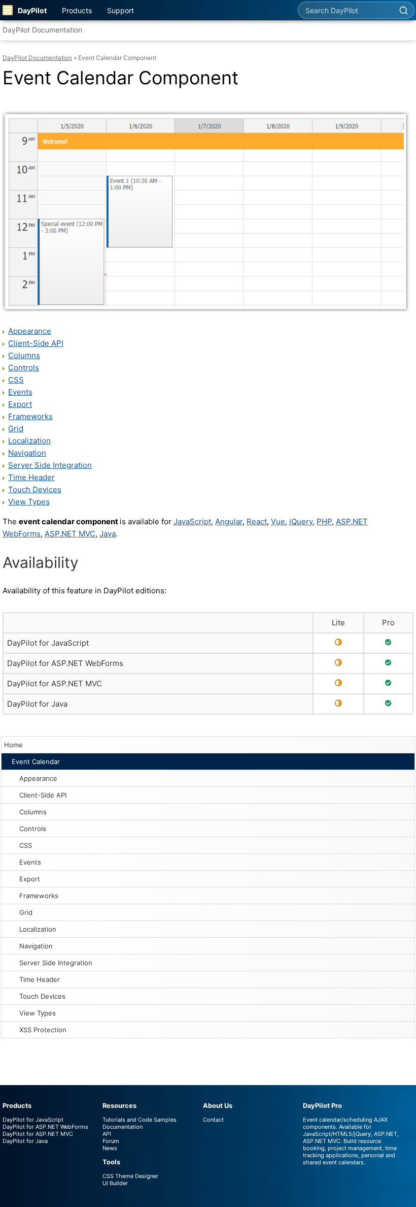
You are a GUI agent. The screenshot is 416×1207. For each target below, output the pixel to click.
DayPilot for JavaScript (48, 643)
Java (107, 533)
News (109, 1148)
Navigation (36, 946)
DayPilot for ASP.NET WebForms (65, 663)
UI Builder (115, 1183)
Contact (213, 1119)
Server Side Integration (55, 963)
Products (77, 10)
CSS (25, 845)
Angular (228, 521)
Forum (110, 1141)
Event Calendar (36, 761)
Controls (32, 828)
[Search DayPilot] (403, 10)
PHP (324, 521)
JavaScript (192, 521)
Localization (37, 929)
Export (29, 879)
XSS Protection (42, 1030)
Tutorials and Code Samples (139, 1119)
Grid (25, 912)
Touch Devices (42, 996)
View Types (37, 1013)
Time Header (39, 979)
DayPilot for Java (37, 704)
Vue (278, 521)
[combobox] (345, 10)
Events (30, 862)
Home (13, 745)
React (257, 521)
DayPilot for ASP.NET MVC (54, 683)
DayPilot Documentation (42, 29)
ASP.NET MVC (70, 533)
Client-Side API (42, 795)
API (106, 1133)
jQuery (301, 521)
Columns (33, 812)
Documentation (122, 1126)
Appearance (38, 778)
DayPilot (32, 10)
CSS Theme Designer (130, 1176)
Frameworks (38, 896)
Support (120, 10)
